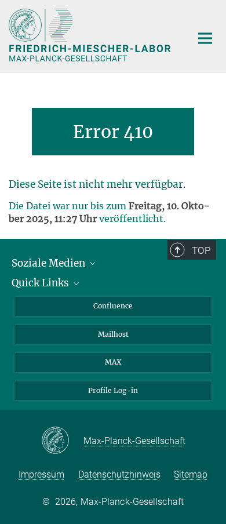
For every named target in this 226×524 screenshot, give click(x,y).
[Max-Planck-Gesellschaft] (62, 441)
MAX (113, 362)
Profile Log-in (113, 390)
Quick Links (41, 283)
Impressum (41, 474)
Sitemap (190, 474)
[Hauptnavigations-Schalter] (205, 38)
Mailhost (113, 334)
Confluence (113, 305)
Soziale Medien (50, 263)
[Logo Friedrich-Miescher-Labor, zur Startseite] (91, 35)
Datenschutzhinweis (119, 474)
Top (201, 250)
